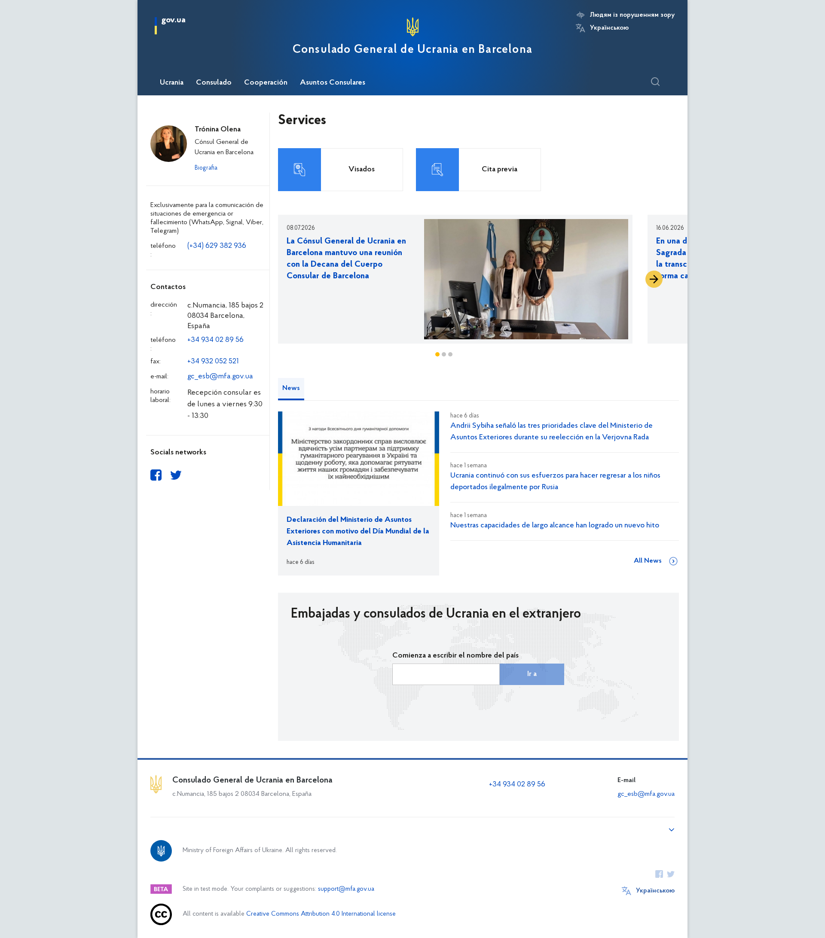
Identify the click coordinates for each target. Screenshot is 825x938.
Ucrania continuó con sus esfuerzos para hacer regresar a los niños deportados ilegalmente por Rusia (555, 481)
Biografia (206, 168)
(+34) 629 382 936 (216, 246)
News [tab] (291, 388)
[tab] (310, 385)
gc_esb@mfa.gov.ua (220, 377)
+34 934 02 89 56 (215, 340)
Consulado (214, 83)
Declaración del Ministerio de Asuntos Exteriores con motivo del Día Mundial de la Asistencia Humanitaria (358, 531)
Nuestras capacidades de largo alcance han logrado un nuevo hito (554, 526)
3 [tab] (450, 354)
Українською (609, 27)
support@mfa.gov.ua (346, 889)
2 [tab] (444, 354)
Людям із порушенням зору (632, 15)
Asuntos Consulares (332, 83)
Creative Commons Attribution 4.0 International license (321, 914)
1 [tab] (437, 354)
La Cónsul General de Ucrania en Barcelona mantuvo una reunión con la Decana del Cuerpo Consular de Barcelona (346, 258)
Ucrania (171, 83)
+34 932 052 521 (213, 361)
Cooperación (265, 83)
